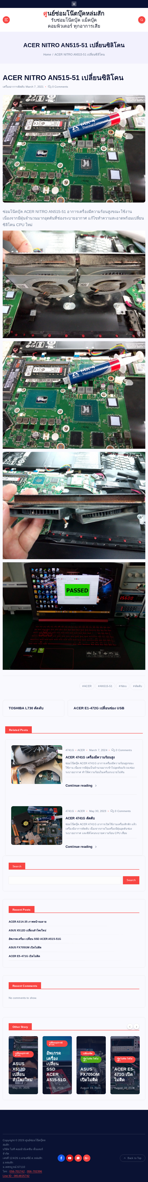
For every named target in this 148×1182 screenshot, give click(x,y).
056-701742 (16, 1171)
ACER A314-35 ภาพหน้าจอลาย (27, 921)
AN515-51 (106, 686)
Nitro (124, 686)
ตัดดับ (138, 686)
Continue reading (79, 785)
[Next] (136, 1026)
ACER (88, 686)
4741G (70, 750)
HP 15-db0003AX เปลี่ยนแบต (124, 1074)
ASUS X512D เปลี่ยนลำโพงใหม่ (27, 930)
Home (47, 54)
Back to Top (134, 1158)
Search (17, 866)
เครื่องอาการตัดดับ (14, 86)
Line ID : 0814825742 (16, 1175)
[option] (23, 1065)
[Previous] (130, 1026)
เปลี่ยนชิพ (54, 1053)
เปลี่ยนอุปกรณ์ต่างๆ (22, 1044)
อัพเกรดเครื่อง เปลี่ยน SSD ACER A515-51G (35, 939)
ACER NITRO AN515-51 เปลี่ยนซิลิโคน (80, 54)
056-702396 (34, 1171)
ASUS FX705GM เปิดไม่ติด (25, 947)
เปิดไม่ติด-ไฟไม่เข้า (57, 1060)
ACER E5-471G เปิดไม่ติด (24, 956)
